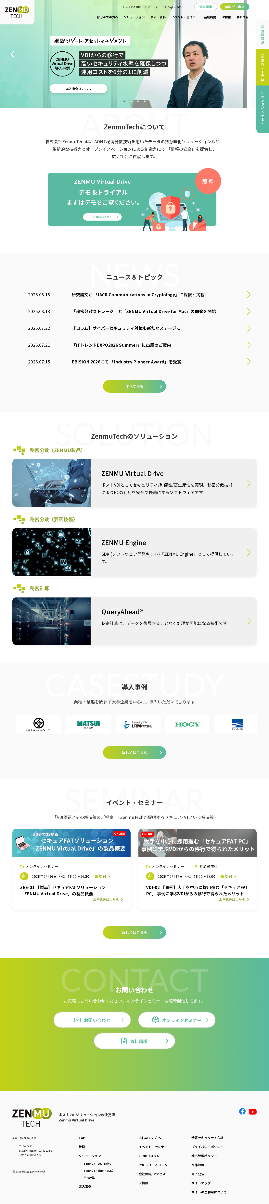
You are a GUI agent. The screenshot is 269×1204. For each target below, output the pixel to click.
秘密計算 (89, 1178)
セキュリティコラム (153, 1164)
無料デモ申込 (234, 6)
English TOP (175, 7)
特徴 (82, 1146)
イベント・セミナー (185, 17)
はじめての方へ (107, 17)
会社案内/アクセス (152, 1173)
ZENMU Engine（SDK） (99, 1170)
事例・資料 (158, 17)
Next (255, 54)
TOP (82, 1137)
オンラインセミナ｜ (262, 111)
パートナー (154, 7)
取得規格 (197, 1164)
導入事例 (85, 1186)
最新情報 (243, 17)
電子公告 (197, 1173)
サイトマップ (201, 1183)
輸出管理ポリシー (204, 1155)
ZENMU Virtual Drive (97, 1163)
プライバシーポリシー (207, 1146)
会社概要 (210, 17)
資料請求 (205, 6)
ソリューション (134, 17)
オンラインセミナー (182, 1020)
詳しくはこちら (57, 84)
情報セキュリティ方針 (207, 1137)
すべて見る (134, 386)
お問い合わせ (97, 1020)
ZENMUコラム (149, 1155)
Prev (14, 54)
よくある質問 (133, 7)
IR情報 (226, 17)
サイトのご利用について (209, 1192)
